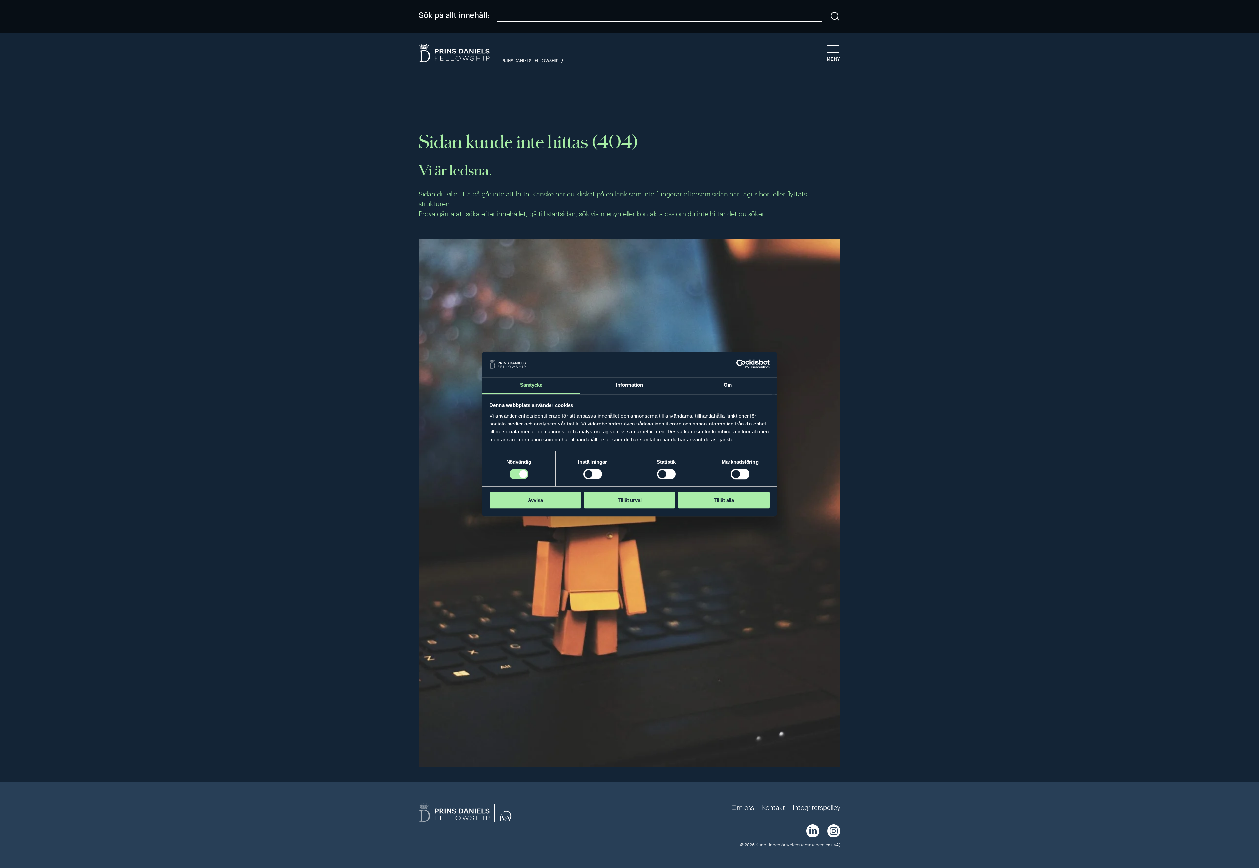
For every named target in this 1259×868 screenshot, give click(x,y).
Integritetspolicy (816, 807)
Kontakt (773, 807)
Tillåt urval (630, 500)
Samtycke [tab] (531, 385)
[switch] (592, 474)
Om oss (742, 807)
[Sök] (835, 16)
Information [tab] (629, 385)
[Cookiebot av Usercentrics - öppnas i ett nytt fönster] (741, 364)
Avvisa (535, 500)
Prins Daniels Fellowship (530, 60)
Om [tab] (728, 385)
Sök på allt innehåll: (454, 15)
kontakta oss (656, 213)
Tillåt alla (724, 500)
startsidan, (562, 213)
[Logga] (455, 54)
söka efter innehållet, (498, 213)
